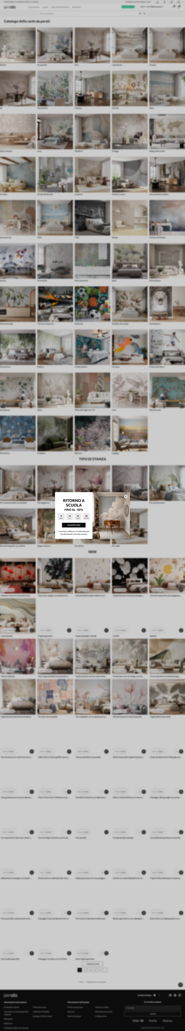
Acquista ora (73, 525)
